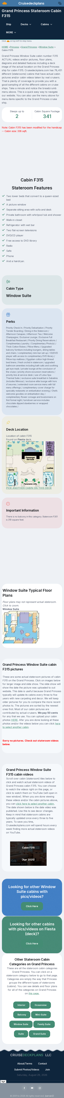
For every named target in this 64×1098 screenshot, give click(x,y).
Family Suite (44, 1024)
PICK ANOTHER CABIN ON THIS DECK (29, 488)
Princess (14, 47)
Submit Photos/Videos (26, 1069)
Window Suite (46, 47)
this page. (34, 993)
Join (47, 1069)
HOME (5, 47)
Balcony (22, 1014)
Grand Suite (39, 1034)
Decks (24, 24)
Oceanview (41, 1005)
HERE (14, 719)
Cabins (45, 24)
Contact (42, 1063)
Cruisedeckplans (31, 3)
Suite (21, 1034)
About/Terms (24, 1063)
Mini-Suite (40, 1014)
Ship (8, 24)
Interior (21, 1005)
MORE (9, 32)
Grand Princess (29, 47)
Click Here (32, 906)
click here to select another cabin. (35, 803)
